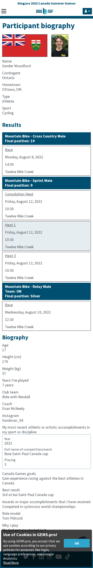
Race (9, 149)
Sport (6, 108)
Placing (10, 460)
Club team (10, 392)
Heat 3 (10, 255)
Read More (11, 562)
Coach (7, 403)
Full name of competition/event (28, 449)
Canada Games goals (19, 473)
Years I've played (15, 380)
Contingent (11, 73)
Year (7, 439)
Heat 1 (10, 225)
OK (77, 543)
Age (5, 345)
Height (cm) (11, 356)
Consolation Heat (19, 194)
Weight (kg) (11, 368)
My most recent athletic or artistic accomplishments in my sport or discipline (46, 429)
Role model (11, 513)
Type (6, 96)
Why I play (10, 525)
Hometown (11, 84)
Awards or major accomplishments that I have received (46, 501)
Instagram (10, 415)
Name (7, 61)
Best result (11, 490)
